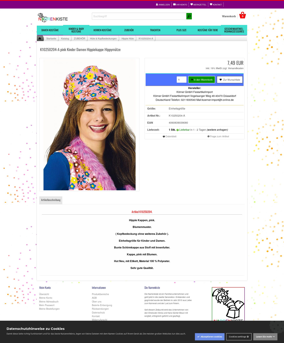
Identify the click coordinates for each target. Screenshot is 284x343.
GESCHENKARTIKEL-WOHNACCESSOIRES (234, 30)
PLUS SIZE (182, 30)
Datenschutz (98, 312)
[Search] (189, 16)
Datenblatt (170, 136)
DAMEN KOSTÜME (50, 30)
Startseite (51, 38)
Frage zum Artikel (219, 136)
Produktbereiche (100, 294)
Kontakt (96, 316)
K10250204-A (146, 38)
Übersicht (43, 294)
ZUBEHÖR (129, 30)
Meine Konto (45, 297)
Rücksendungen (100, 308)
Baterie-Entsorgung (102, 305)
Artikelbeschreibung (50, 200)
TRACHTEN (155, 30)
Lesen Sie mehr (264, 336)
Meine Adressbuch (48, 301)
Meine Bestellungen (49, 308)
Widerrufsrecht (99, 319)
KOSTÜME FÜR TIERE (208, 30)
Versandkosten (236, 68)
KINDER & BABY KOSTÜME (76, 30)
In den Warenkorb (203, 79)
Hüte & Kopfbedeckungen (103, 38)
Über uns (96, 301)
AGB (94, 297)
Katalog (65, 38)
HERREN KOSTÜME (103, 30)
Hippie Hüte (128, 38)
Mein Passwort (46, 305)
